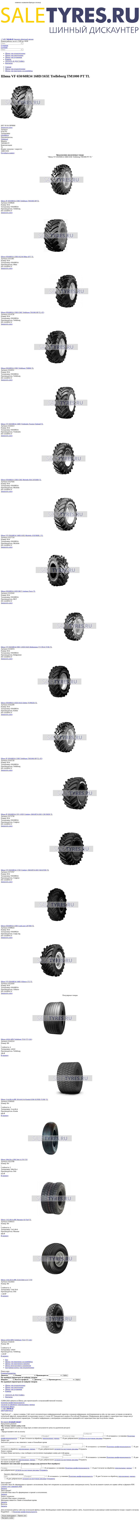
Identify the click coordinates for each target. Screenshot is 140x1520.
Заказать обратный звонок (23, 39)
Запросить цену (7, 127)
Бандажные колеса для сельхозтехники (19, 1368)
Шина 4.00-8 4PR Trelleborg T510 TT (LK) (16, 1039)
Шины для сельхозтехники (15, 53)
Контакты (9, 63)
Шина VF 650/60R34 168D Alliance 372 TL (16, 982)
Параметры (11, 1373)
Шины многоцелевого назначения (18, 1366)
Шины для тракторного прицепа (17, 1364)
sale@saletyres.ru (7, 1410)
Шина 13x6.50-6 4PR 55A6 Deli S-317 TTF (16, 1280)
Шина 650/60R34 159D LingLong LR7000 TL (17, 926)
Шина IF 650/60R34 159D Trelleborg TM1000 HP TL (20, 201)
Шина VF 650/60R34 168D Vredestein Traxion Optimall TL (22, 424)
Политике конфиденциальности (25, 1512)
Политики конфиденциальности (119, 1447)
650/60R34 (5, 135)
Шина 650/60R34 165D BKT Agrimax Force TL (18, 591)
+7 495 (7, 39)
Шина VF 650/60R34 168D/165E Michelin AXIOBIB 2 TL (22, 535)
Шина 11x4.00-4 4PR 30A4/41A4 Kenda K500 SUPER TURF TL (24, 1099)
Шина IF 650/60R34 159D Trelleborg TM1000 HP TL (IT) (21, 758)
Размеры (4, 1373)
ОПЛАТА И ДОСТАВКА (14, 61)
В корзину (5, 1055)
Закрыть (4, 1488)
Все (6, 1360)
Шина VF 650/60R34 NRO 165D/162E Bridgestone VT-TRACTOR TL (26, 647)
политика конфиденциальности (12, 1403)
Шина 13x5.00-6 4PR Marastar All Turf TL (16, 1220)
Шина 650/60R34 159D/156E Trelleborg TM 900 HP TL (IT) (22, 312)
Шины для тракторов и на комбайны (19, 1362)
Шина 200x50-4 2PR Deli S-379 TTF (14, 1159)
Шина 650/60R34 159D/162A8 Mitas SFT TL (17, 257)
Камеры (8, 59)
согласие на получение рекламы (90, 1438)
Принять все (22, 1516)
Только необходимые (9, 1516)
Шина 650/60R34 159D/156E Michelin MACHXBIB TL (21, 480)
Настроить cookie (7, 1518)
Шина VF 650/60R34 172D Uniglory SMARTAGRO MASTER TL (25, 870)
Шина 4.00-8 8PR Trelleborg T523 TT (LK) (16, 1340)
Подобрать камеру (8, 153)
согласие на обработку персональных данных (18, 1405)
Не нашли (11, 1422)
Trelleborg (4, 139)
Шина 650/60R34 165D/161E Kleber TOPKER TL (19, 703)
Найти (65, 1375)
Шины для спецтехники (14, 55)
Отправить (43, 1470)
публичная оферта (7, 1406)
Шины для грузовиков (13, 57)
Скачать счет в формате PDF (11, 1486)
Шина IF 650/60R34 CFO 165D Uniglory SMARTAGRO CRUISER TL (26, 814)
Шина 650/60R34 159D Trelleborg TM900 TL (17, 368)
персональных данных (51, 1438)
